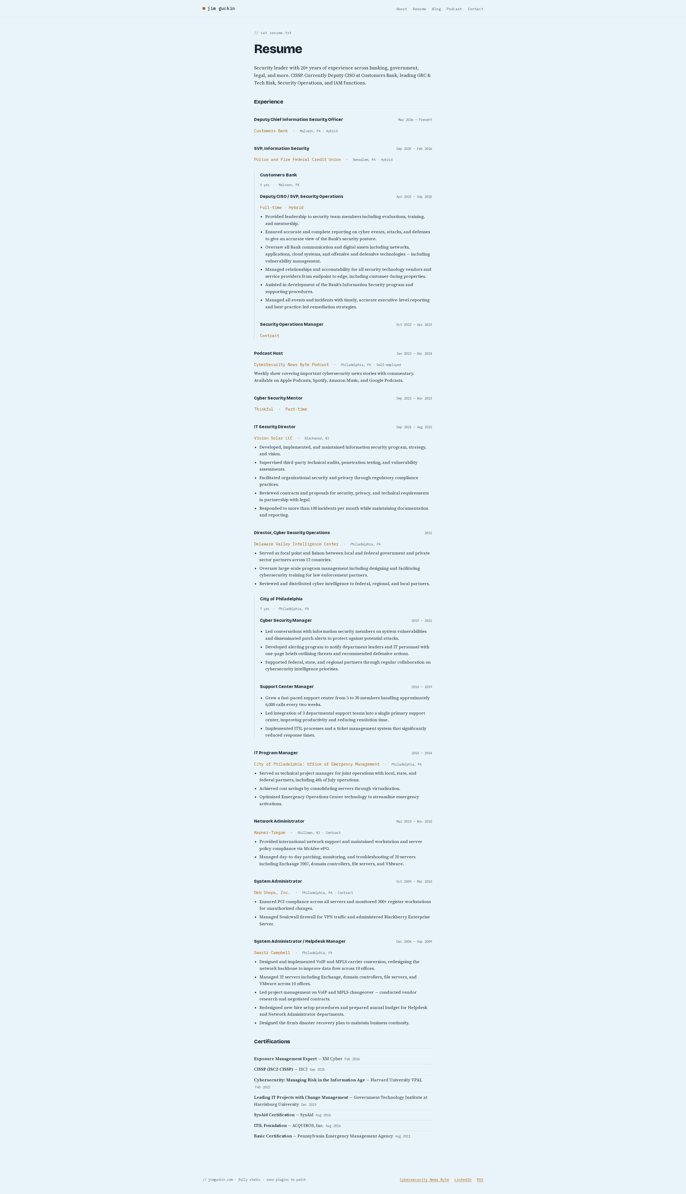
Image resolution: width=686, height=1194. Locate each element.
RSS (480, 1179)
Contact (475, 8)
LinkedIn (463, 1179)
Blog (436, 8)
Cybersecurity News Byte (424, 1179)
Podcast (454, 8)
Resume (419, 8)
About (401, 8)
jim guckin (221, 8)
